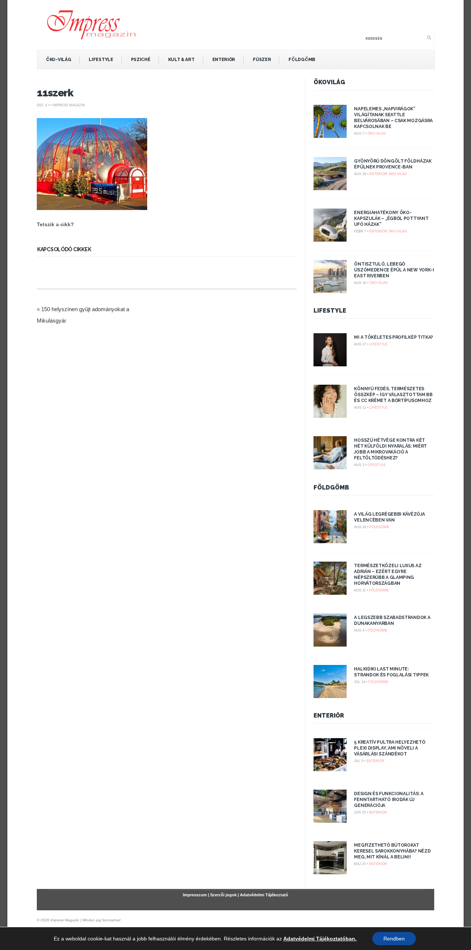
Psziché (140, 59)
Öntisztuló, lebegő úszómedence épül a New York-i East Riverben (394, 269)
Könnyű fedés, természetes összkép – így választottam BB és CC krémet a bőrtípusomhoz (393, 394)
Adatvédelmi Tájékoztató (264, 895)
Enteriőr (224, 59)
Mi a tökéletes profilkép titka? (393, 337)
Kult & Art (181, 59)
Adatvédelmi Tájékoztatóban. (320, 939)
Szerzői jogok (223, 895)
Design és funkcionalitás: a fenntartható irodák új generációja (388, 799)
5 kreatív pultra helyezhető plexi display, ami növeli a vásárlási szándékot (389, 748)
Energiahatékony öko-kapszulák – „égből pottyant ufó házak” (391, 218)
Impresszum (195, 895)
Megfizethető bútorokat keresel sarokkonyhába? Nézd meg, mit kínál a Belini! (392, 851)
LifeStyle (101, 59)
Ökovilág (329, 82)
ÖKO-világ (58, 59)
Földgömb (301, 59)
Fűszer (262, 59)
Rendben (394, 939)
